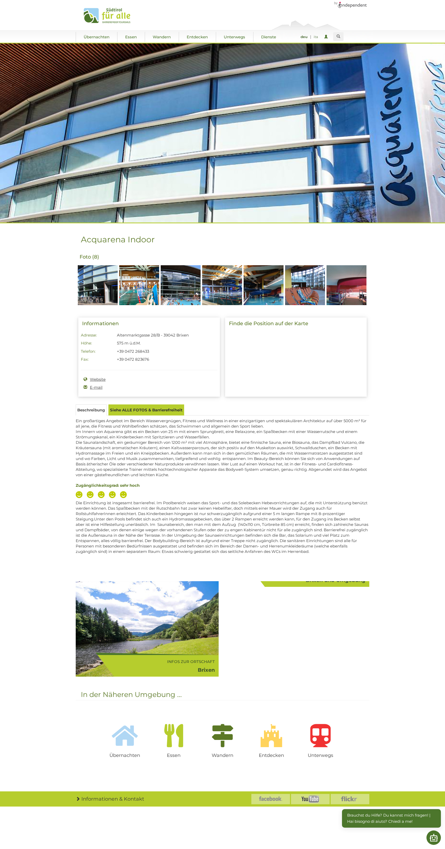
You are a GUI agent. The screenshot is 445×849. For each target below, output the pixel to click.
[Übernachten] (125, 735)
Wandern (162, 36)
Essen (131, 36)
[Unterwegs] (320, 735)
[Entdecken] (271, 735)
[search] (338, 36)
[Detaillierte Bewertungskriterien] (102, 495)
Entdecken (197, 36)
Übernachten (96, 36)
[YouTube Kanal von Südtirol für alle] (310, 799)
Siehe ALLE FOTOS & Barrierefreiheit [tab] (146, 410)
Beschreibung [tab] (91, 410)
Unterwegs (234, 36)
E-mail (96, 387)
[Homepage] (112, 15)
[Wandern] (222, 735)
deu (304, 37)
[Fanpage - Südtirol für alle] (270, 799)
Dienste (268, 36)
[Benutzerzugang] (327, 36)
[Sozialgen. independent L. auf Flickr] (350, 799)
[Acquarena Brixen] (98, 294)
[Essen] (174, 735)
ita (316, 37)
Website (98, 379)
